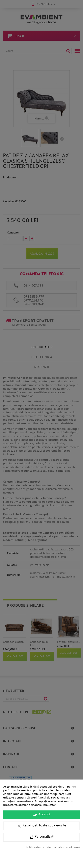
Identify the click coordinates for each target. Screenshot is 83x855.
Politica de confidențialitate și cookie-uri (53, 847)
